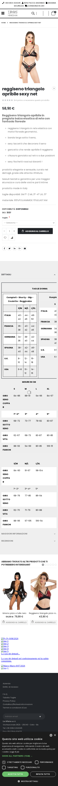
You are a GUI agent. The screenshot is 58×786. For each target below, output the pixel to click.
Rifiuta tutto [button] (43, 774)
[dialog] (29, 759)
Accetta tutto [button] (15, 774)
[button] (29, 755)
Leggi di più (14, 752)
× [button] (55, 735)
